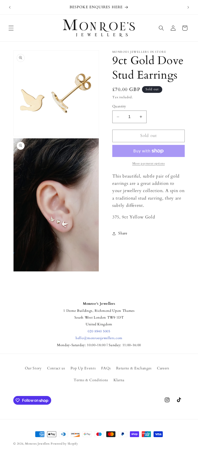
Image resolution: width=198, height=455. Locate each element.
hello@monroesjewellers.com (99, 338)
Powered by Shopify (64, 444)
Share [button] (122, 233)
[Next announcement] (188, 7)
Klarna (118, 380)
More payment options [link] (148, 163)
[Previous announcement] (10, 7)
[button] (11, 28)
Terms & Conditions (91, 380)
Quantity (119, 106)
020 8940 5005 (99, 331)
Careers (163, 368)
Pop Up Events (83, 368)
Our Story (33, 368)
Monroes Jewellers (37, 444)
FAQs (106, 368)
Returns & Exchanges (134, 368)
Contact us (56, 368)
